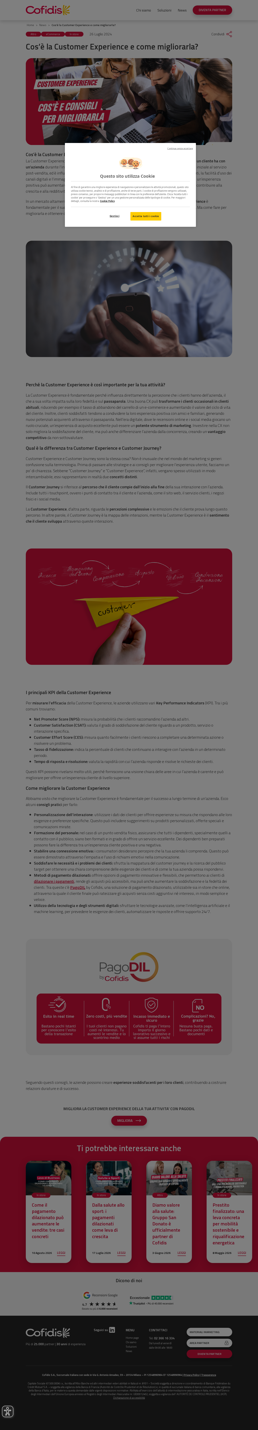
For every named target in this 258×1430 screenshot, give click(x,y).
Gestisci (115, 215)
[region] (130, 185)
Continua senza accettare (180, 148)
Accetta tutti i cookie (146, 216)
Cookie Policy (107, 201)
